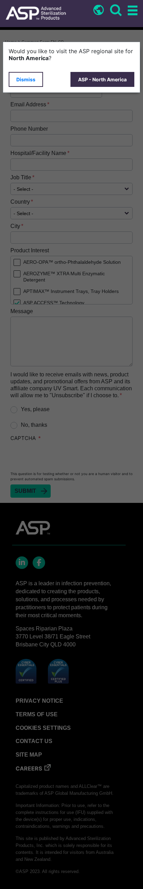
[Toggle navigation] (131, 11)
